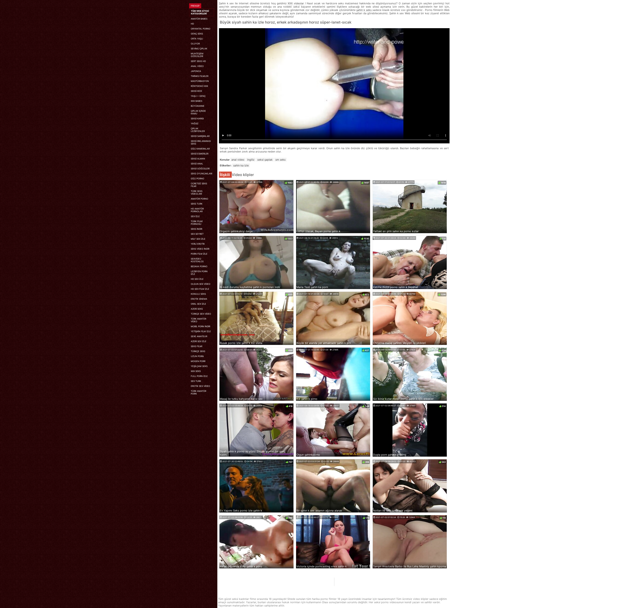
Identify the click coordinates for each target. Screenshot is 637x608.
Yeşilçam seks (199, 366)
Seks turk (196, 203)
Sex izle (195, 216)
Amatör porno (199, 198)
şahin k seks (364, 10)
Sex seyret (197, 234)
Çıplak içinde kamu (198, 112)
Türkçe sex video (201, 313)
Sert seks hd (198, 61)
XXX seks (196, 371)
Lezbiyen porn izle (199, 272)
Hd (192, 23)
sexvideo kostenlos (197, 260)
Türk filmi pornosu (197, 222)
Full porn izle (199, 376)
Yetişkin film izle (201, 331)
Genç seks (197, 33)
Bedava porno (199, 266)
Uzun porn (197, 356)
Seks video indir (200, 248)
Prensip (195, 5)
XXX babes (196, 101)
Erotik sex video (200, 386)
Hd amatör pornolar (197, 210)
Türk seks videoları (196, 192)
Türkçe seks (198, 351)
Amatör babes (199, 18)
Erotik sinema (199, 299)
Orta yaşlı (197, 38)
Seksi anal (197, 163)
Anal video (197, 66)
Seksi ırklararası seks (201, 142)
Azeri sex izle (198, 341)
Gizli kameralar (200, 148)
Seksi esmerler (199, 153)
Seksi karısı (197, 118)
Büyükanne (197, 106)
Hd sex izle (197, 279)
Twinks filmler (199, 76)
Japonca (196, 71)
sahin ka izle (241, 165)
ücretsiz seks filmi (199, 184)
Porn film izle (199, 253)
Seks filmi (196, 346)
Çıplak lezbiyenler (198, 129)
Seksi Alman (198, 158)
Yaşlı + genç (198, 96)
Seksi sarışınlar (200, 136)
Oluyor (195, 43)
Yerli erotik (198, 244)
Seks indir (196, 229)
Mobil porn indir (200, 326)
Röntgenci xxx (199, 86)
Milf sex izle (198, 239)
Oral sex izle (198, 304)
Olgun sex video (200, 284)
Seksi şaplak (265, 159)
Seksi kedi (196, 91)
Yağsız (194, 123)
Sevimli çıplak (199, 48)
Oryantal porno (200, 28)
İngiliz (250, 159)
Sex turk (196, 381)
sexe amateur (199, 336)
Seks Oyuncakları (201, 173)
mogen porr (198, 361)
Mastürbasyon (200, 81)
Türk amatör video (198, 320)
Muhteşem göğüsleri (197, 55)
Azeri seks (197, 308)
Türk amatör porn (198, 392)
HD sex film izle (200, 289)
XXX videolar (296, 3)
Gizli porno (197, 178)
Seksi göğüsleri (200, 168)
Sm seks (280, 159)
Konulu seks (198, 294)
